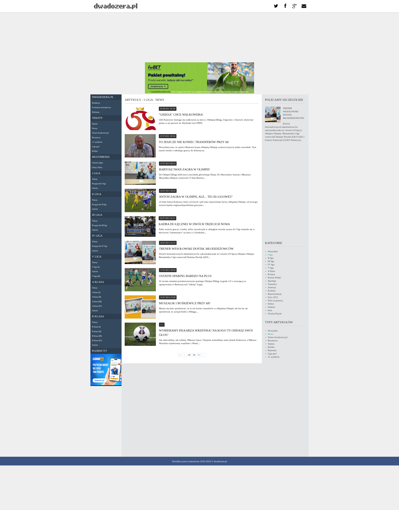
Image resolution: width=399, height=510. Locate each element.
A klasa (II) (96, 297)
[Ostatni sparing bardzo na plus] (140, 280)
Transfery (272, 284)
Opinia (271, 344)
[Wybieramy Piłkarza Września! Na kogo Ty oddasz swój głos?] (140, 335)
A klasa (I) (96, 292)
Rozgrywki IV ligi (99, 246)
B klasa (98, 316)
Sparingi (272, 281)
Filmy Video (97, 167)
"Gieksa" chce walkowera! (181, 114)
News (270, 334)
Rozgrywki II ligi (99, 204)
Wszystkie (273, 251)
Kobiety (272, 290)
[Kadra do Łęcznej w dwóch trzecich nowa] (140, 227)
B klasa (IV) (97, 340)
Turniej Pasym (275, 313)
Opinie (95, 124)
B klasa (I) (96, 327)
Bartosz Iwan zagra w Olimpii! (184, 169)
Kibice (271, 304)
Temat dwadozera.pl (100, 133)
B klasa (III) (97, 336)
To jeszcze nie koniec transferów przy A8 (194, 142)
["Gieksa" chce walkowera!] (140, 119)
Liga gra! (96, 146)
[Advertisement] (199, 37)
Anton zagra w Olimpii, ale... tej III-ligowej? (195, 196)
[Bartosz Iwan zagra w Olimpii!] (140, 174)
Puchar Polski (274, 277)
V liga (96, 256)
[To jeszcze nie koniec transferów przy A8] (140, 146)
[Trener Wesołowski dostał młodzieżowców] (140, 253)
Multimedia (101, 156)
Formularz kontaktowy (101, 107)
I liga (96, 173)
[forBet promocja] (199, 92)
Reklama (95, 112)
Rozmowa (273, 340)
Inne (270, 310)
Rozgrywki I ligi (99, 183)
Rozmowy (96, 137)
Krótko (95, 151)
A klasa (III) (97, 301)
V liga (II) (96, 276)
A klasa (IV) (97, 306)
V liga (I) (95, 267)
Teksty (97, 117)
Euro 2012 (273, 297)
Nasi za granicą (275, 300)
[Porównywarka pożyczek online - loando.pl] (106, 384)
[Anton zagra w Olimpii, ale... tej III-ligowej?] (140, 201)
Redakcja (96, 103)
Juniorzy (272, 287)
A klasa (98, 282)
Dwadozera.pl (103, 97)
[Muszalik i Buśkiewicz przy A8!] (140, 307)
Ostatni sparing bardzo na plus (185, 276)
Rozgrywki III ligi (99, 225)
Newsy (95, 128)
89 (194, 355)
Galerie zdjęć (97, 163)
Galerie (95, 188)
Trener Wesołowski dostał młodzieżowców (196, 248)
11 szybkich (97, 142)
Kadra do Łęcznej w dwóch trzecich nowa (194, 224)
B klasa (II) (96, 331)
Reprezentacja (274, 294)
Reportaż (272, 350)
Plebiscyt (99, 350)
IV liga (97, 235)
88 (189, 355)
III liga (97, 214)
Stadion (271, 307)
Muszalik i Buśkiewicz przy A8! (184, 303)
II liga (96, 194)
